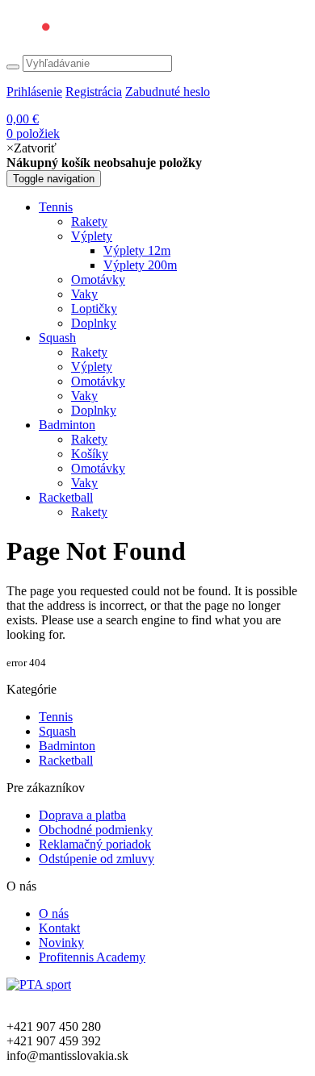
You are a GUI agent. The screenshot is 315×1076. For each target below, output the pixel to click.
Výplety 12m (136, 250)
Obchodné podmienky (96, 829)
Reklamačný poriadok (95, 844)
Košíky (89, 454)
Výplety (91, 236)
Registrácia (93, 91)
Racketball (66, 497)
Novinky (61, 942)
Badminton (67, 425)
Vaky (84, 294)
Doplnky (93, 323)
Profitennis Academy (92, 957)
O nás (54, 913)
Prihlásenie (34, 91)
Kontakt (59, 928)
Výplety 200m (140, 265)
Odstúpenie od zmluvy (96, 858)
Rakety (89, 221)
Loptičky (94, 308)
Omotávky (98, 279)
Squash (57, 337)
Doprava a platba (82, 815)
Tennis (56, 207)
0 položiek (33, 126)
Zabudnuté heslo (167, 91)
